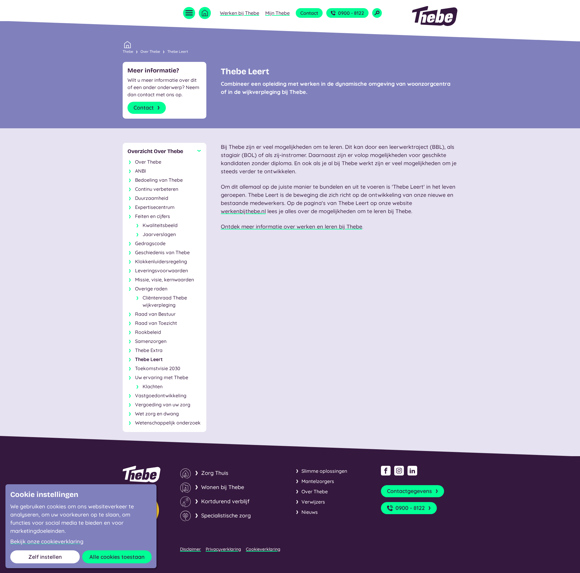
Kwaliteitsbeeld (160, 225)
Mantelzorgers (317, 481)
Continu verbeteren (156, 189)
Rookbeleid (148, 332)
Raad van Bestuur (155, 314)
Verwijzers (313, 502)
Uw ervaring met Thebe (161, 377)
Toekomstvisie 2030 (157, 368)
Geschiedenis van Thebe (162, 252)
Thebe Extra (149, 350)
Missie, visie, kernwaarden (164, 280)
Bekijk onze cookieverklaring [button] (46, 541)
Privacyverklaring (223, 549)
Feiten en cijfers (152, 216)
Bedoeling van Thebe (159, 180)
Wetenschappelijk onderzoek (168, 423)
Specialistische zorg (226, 515)
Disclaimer (190, 549)
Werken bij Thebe (239, 13)
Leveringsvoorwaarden (161, 270)
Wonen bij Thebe (222, 487)
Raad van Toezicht (156, 323)
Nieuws (309, 512)
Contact (309, 13)
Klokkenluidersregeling (161, 261)
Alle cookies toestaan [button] (117, 556)
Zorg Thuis (214, 472)
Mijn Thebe (277, 13)
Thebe (128, 51)
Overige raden (151, 289)
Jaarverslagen (159, 234)
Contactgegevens (409, 491)
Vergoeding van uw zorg (162, 405)
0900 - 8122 (351, 13)
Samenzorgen (150, 341)
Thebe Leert (177, 51)
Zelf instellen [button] (45, 556)
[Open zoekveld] (377, 13)
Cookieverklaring (263, 549)
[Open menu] (189, 13)
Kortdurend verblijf (225, 501)
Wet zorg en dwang (157, 414)
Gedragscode (150, 243)
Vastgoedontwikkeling (160, 395)
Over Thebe (150, 51)
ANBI (140, 171)
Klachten (153, 386)
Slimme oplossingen (324, 471)
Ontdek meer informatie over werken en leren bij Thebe (291, 226)
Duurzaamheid (151, 198)
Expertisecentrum (155, 207)
